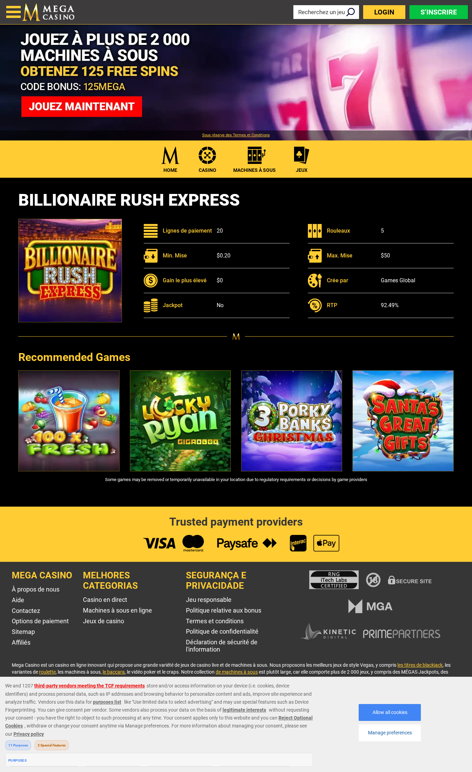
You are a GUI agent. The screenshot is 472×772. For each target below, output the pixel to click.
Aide (18, 600)
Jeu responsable (209, 599)
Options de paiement (40, 621)
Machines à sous (254, 170)
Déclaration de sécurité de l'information (221, 645)
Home (170, 170)
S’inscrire (439, 12)
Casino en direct (105, 599)
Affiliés (21, 642)
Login (384, 12)
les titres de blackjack (420, 665)
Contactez (26, 610)
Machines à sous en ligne (117, 610)
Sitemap (23, 631)
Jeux (302, 170)
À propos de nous (35, 589)
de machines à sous (237, 672)
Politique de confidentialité (222, 631)
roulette (47, 672)
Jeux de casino (103, 621)
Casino (207, 170)
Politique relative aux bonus (223, 610)
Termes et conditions (215, 621)
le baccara (114, 672)
